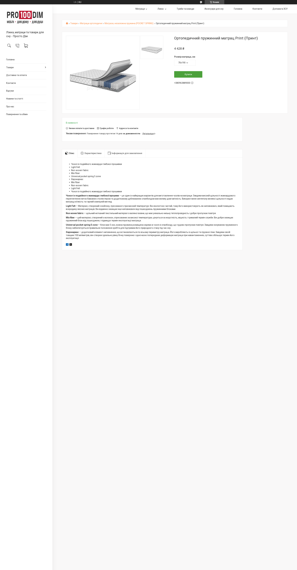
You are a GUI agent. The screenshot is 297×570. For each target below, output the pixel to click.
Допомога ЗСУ (280, 9)
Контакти (11, 83)
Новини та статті (14, 98)
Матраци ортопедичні (91, 23)
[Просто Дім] (26, 17)
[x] (70, 245)
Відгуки (10, 91)
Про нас (10, 106)
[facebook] (67, 245)
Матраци (140, 9)
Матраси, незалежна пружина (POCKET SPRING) (129, 23)
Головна (10, 59)
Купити (188, 74)
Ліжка (160, 9)
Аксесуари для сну (214, 9)
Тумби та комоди (185, 9)
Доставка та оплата (16, 75)
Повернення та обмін (17, 114)
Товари (10, 67)
